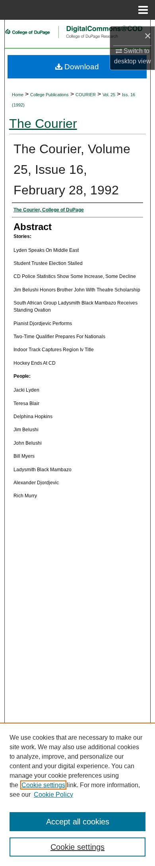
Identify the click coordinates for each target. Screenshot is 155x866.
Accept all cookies (77, 821)
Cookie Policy (53, 794)
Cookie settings (43, 785)
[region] (77, 794)
